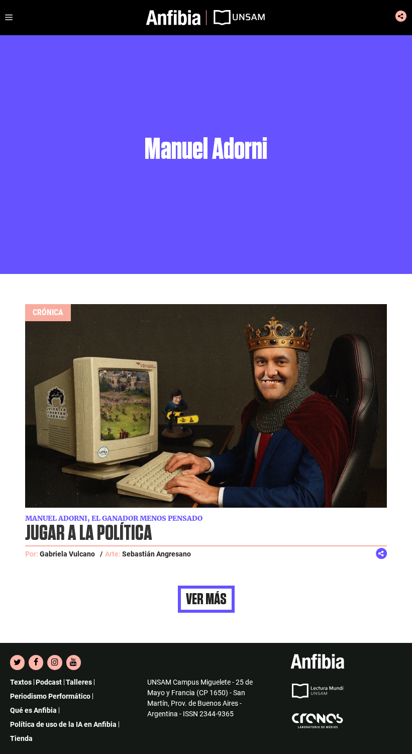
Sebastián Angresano (156, 554)
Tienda (21, 738)
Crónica (48, 312)
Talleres (79, 682)
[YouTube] (73, 662)
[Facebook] (36, 662)
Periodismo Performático (50, 696)
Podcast (49, 682)
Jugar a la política (88, 533)
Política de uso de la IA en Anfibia (63, 724)
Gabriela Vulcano (67, 554)
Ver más (206, 599)
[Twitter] (17, 662)
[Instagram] (54, 662)
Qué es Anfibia (33, 710)
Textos (21, 682)
